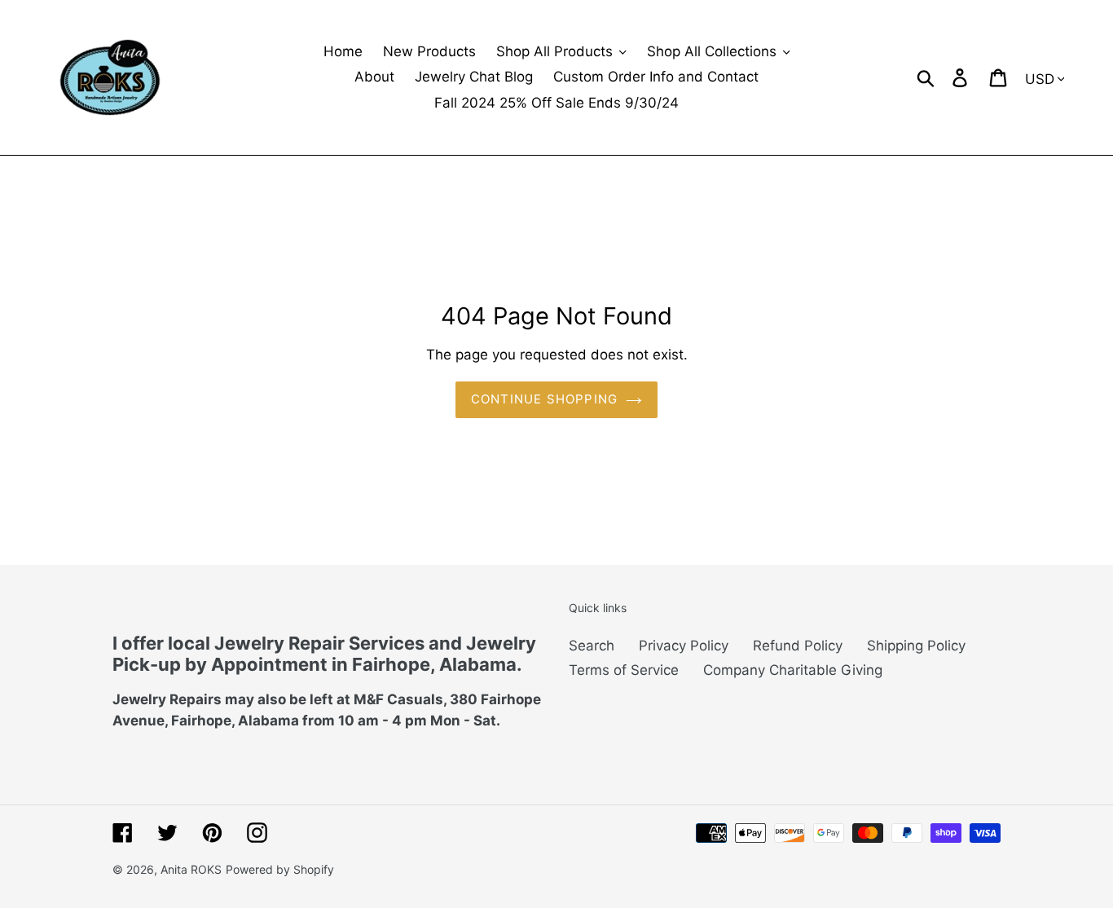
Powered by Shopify (280, 869)
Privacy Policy (683, 645)
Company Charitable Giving (792, 670)
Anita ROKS (191, 869)
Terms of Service (624, 670)
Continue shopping (544, 399)
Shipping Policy (916, 645)
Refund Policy (797, 645)
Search (591, 645)
